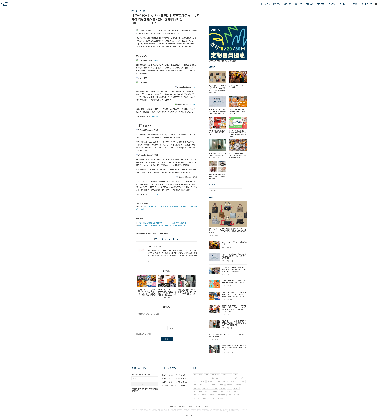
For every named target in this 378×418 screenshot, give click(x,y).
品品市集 (202, 381)
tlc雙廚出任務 (214, 378)
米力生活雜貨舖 (198, 391)
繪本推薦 (215, 391)
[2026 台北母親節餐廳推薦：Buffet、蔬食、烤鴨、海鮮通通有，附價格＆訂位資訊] (238, 145)
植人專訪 (221, 384)
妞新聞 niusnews (137, 23)
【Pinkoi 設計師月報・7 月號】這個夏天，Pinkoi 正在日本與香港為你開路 (234, 281)
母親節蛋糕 (197, 388)
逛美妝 (171, 382)
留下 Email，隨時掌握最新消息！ (141, 374)
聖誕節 (236, 391)
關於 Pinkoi (182, 406)
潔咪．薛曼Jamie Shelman (210, 388)
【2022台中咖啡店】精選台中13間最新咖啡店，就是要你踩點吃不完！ (237, 111)
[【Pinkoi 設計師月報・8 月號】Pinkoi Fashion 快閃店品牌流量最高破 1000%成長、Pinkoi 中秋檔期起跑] (214, 270)
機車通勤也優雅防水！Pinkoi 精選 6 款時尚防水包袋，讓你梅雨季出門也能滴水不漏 (187, 292)
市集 (195, 384)
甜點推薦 (223, 388)
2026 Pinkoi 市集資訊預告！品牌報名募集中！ (237, 86)
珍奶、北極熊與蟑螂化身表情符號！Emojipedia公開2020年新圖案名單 (163, 223)
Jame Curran (215, 374)
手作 (201, 384)
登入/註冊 (205, 406)
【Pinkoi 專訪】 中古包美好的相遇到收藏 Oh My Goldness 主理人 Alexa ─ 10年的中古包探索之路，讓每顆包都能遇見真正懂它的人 (217, 88)
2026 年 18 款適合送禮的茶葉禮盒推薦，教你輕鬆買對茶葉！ (217, 132)
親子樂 (178, 382)
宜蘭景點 (225, 381)
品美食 (164, 382)
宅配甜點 (217, 381)
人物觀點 (354, 4)
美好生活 (332, 4)
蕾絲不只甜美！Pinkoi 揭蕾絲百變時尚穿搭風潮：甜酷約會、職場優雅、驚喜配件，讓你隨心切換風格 (234, 323)
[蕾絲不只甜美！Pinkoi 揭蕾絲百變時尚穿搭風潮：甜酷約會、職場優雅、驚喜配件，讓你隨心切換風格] (214, 324)
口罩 (242, 378)
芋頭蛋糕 (204, 395)
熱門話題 (287, 4)
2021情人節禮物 (198, 374)
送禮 (230, 395)
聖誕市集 (229, 391)
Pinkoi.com (173, 406)
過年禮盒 (196, 398)
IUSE (207, 374)
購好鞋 (185, 375)
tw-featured (225, 378)
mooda (155, 60)
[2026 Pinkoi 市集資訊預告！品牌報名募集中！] (238, 77)
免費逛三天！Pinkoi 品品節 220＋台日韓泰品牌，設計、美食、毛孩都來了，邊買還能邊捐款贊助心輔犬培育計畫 (234, 294)
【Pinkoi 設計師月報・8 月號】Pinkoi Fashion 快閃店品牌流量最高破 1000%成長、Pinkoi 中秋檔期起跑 (234, 269)
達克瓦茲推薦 (205, 398)
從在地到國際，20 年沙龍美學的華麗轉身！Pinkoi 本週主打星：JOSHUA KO (217, 155)
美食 (222, 391)
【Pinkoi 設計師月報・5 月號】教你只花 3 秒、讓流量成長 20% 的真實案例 (226, 335)
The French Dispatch (200, 378)
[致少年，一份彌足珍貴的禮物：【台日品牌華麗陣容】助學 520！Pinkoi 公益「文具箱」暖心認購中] (238, 123)
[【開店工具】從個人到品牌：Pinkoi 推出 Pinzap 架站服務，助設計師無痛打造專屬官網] (217, 101)
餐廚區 (171, 378)
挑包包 (164, 375)
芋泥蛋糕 (196, 395)
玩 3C (184, 378)
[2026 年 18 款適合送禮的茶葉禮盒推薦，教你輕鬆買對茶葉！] (217, 123)
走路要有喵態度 (221, 395)
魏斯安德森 (220, 398)
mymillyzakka (227, 374)
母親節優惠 (229, 384)
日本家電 (213, 384)
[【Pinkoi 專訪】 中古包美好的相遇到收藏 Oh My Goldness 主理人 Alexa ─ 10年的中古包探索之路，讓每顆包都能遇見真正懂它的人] (217, 77)
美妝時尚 (309, 4)
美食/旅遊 (320, 4)
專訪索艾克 (233, 381)
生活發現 (142, 11)
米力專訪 (236, 388)
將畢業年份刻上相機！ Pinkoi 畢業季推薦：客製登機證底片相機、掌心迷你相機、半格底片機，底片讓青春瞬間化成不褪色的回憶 (167, 293)
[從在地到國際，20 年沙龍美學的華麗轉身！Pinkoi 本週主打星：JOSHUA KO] (217, 145)
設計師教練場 (367, 4)
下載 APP (197, 406)
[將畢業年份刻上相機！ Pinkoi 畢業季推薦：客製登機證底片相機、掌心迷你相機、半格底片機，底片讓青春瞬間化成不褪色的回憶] (167, 281)
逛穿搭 (178, 375)
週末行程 (236, 395)
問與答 (190, 406)
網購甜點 (207, 391)
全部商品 (182, 385)
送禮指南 (343, 4)
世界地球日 (235, 378)
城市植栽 (210, 381)
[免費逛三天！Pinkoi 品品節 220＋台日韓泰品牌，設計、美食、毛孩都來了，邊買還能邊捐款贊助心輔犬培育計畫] (146, 281)
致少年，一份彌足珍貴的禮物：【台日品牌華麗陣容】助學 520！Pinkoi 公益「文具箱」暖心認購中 (237, 133)
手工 (207, 384)
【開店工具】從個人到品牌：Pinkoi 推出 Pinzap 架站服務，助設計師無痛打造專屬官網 (217, 111)
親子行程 (212, 395)
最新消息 (276, 4)
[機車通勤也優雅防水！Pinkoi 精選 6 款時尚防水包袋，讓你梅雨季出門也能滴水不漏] (187, 281)
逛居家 (164, 378)
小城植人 (242, 381)
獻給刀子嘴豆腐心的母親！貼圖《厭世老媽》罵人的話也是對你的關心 (162, 225)
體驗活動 (173, 385)
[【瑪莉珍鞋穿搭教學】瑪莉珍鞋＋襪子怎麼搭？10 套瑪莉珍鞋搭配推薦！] (217, 166)
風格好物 (298, 4)
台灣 (195, 381)
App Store (155, 116)
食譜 (213, 398)
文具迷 (178, 378)
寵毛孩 (185, 382)
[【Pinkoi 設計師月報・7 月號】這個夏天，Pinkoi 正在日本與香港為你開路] (214, 284)
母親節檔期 (238, 384)
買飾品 (171, 375)
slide (235, 374)
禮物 (229, 388)
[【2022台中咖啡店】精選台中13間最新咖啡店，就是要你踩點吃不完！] (238, 101)
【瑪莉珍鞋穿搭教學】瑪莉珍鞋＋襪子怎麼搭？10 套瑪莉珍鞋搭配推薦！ (217, 176)
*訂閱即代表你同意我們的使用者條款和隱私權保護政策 (144, 390)
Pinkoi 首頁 (265, 4)
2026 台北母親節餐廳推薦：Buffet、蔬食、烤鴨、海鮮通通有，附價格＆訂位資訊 (237, 155)
